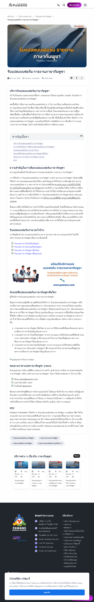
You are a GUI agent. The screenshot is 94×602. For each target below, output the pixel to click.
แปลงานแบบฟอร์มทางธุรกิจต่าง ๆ (50, 443)
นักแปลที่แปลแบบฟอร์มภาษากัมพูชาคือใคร (30, 153)
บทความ (67, 524)
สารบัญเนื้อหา (20, 136)
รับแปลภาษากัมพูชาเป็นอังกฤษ (28, 253)
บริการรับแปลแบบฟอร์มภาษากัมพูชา (28, 143)
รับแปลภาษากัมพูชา (44, 16)
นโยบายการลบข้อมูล (72, 540)
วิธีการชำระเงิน (70, 553)
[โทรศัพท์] (58, 5)
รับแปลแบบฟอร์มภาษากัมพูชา (24, 438)
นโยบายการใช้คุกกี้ (72, 544)
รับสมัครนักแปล (70, 557)
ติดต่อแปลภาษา (70, 563)
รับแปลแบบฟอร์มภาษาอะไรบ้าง (26, 150)
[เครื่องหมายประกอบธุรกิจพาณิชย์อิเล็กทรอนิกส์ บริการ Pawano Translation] (19, 541)
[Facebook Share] (71, 78)
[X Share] (77, 78)
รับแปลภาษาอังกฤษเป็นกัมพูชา (28, 247)
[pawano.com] (17, 5)
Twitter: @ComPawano (47, 551)
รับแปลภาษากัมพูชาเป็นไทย (26, 250)
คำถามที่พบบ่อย (70, 560)
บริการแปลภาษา (25, 16)
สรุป (15, 160)
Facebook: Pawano (46, 547)
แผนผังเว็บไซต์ (70, 566)
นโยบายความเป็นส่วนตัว (74, 537)
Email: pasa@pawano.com (48, 539)
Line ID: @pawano (46, 543)
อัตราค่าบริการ (70, 547)
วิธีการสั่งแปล (69, 550)
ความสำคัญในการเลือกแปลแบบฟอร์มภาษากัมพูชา (34, 147)
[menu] (85, 5)
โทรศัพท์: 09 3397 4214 (48, 535)
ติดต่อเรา (68, 528)
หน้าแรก (10, 16)
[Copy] (82, 78)
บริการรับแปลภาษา (72, 521)
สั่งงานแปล (74, 5)
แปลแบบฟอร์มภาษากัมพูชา (23, 443)
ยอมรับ (47, 592)
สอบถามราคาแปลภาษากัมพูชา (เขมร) (28, 157)
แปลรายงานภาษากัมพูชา (49, 438)
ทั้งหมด (77, 456)
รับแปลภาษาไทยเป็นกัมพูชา (26, 243)
